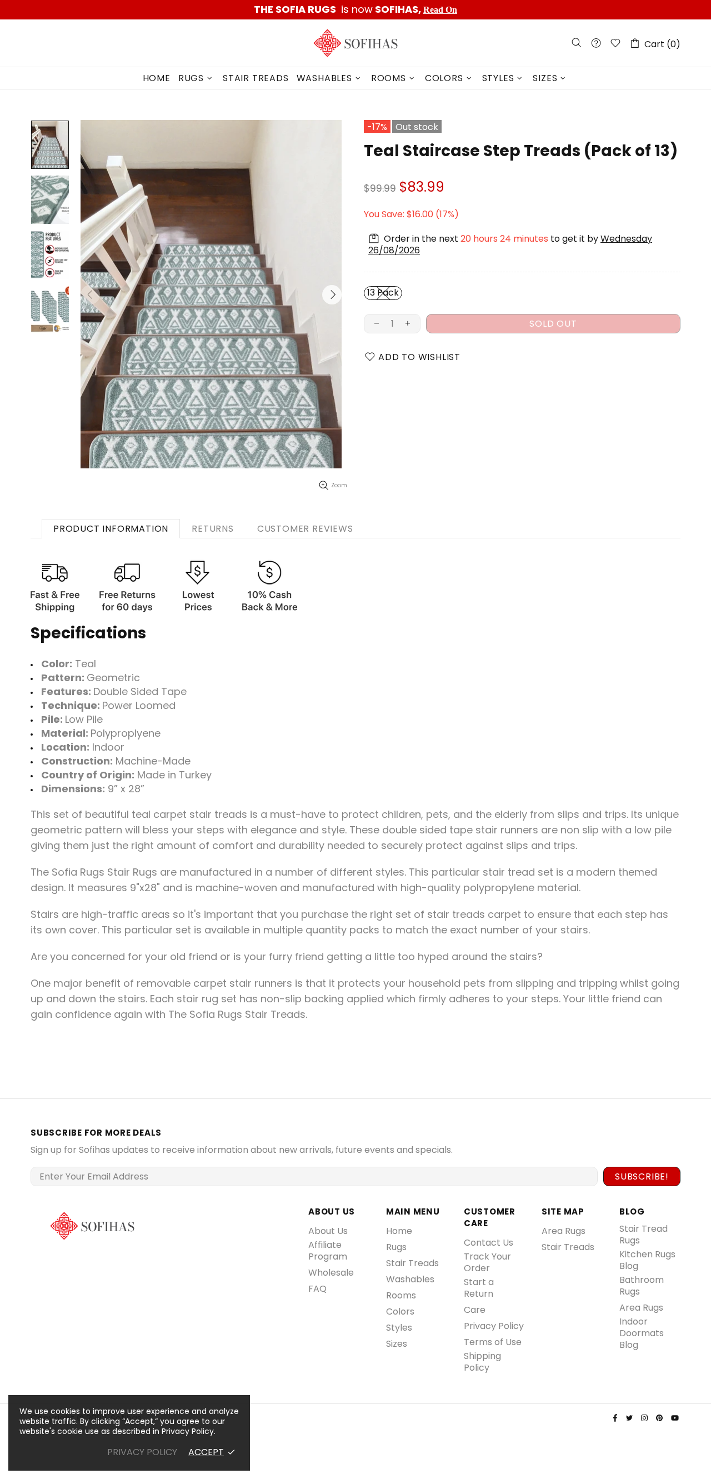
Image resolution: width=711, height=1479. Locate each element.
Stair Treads (412, 1263)
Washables (410, 1279)
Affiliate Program (327, 1250)
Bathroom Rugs (641, 1285)
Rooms (401, 1295)
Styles (399, 1327)
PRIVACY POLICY (142, 1452)
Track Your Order (487, 1262)
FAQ (317, 1289)
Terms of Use (493, 1342)
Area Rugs (563, 1231)
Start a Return (479, 1288)
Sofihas (355, 43)
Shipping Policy (482, 1361)
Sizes (396, 1344)
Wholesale (331, 1272)
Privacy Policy (494, 1326)
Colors (400, 1311)
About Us (328, 1231)
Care (474, 1310)
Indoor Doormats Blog (641, 1333)
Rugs (396, 1247)
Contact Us (488, 1242)
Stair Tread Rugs (643, 1234)
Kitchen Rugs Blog (647, 1260)
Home (399, 1231)
